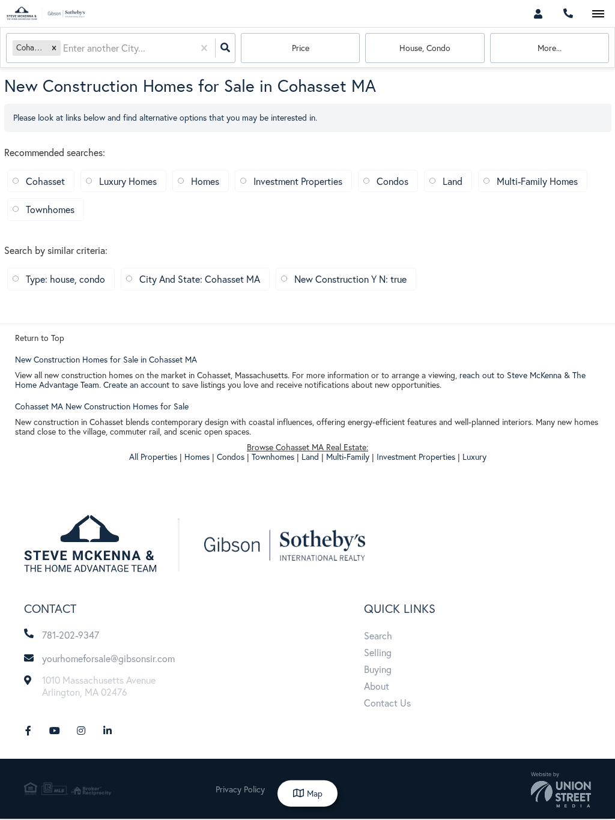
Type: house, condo (65, 279)
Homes (205, 181)
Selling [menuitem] (378, 652)
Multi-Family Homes (537, 181)
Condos (392, 181)
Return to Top (39, 338)
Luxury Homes (128, 181)
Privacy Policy (240, 789)
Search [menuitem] (378, 635)
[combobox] (64, 48)
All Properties (153, 456)
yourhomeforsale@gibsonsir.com (108, 658)
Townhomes (50, 209)
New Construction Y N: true (350, 279)
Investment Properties (297, 181)
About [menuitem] (376, 686)
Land (452, 181)
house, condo (424, 47)
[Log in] (537, 13)
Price (300, 47)
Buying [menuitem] (378, 669)
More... (550, 47)
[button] (54, 47)
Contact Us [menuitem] (387, 702)
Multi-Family (347, 456)
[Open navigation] (597, 14)
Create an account (136, 384)
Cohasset (45, 181)
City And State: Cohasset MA (199, 279)
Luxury (474, 456)
